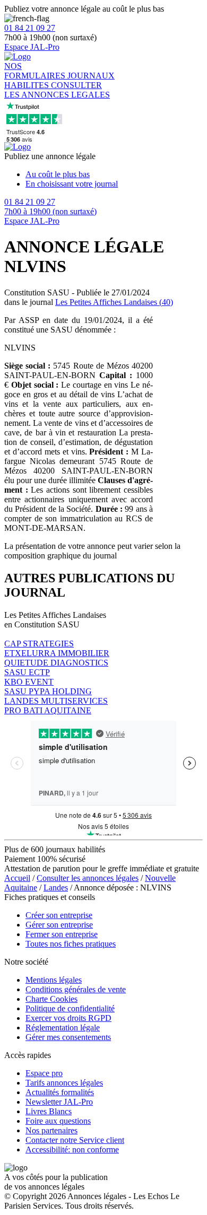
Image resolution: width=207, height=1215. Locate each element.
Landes (56, 887)
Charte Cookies (51, 998)
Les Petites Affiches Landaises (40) (114, 302)
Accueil (17, 877)
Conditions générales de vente (75, 989)
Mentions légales (53, 979)
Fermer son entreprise (61, 934)
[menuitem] (114, 174)
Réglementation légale (62, 1027)
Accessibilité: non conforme (72, 1149)
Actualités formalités (59, 1092)
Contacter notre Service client (74, 1139)
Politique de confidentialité (70, 1008)
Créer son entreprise (58, 915)
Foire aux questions (58, 1120)
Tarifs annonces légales (64, 1082)
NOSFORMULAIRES (35, 71)
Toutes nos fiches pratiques (70, 943)
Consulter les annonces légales (88, 877)
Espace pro (44, 1073)
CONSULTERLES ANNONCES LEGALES (57, 90)
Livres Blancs (48, 1111)
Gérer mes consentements (68, 1037)
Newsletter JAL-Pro (59, 1101)
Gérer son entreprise (59, 924)
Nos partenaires (51, 1130)
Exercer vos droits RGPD (68, 1017)
